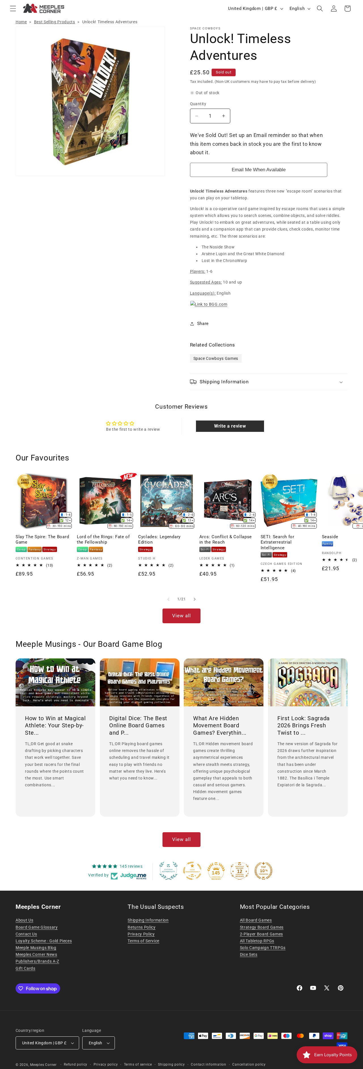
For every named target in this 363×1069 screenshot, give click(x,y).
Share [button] (203, 323)
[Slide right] (194, 599)
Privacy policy (106, 1064)
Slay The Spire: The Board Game (42, 539)
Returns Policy (141, 927)
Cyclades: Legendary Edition (159, 539)
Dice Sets (249, 954)
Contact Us (26, 934)
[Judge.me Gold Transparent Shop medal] (192, 871)
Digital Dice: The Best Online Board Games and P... (138, 725)
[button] (13, 8)
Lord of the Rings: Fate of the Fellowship (103, 539)
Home (21, 22)
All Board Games (256, 920)
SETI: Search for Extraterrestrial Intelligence (277, 542)
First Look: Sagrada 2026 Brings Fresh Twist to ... (303, 725)
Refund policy (75, 1064)
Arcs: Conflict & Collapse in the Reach (225, 539)
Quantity (198, 104)
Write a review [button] (230, 426)
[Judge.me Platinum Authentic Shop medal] (168, 871)
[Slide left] (168, 599)
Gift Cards (25, 968)
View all (181, 615)
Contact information (208, 1064)
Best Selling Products (54, 22)
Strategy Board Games (262, 927)
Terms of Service (143, 941)
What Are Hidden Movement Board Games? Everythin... (219, 725)
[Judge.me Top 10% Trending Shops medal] (263, 871)
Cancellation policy (249, 1064)
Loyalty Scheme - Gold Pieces (44, 941)
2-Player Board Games (261, 934)
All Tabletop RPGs (257, 941)
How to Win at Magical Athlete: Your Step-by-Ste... (55, 725)
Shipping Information (148, 920)
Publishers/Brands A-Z (37, 961)
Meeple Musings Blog (36, 947)
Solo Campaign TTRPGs (263, 947)
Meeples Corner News (36, 954)
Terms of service (138, 1064)
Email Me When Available (259, 169)
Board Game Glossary (37, 927)
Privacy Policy (141, 934)
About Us (24, 920)
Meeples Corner (43, 1065)
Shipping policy (171, 1064)
